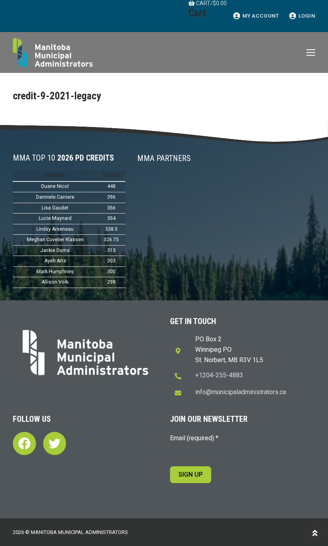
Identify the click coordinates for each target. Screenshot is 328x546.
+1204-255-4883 (219, 375)
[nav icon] (310, 52)
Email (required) (194, 438)
